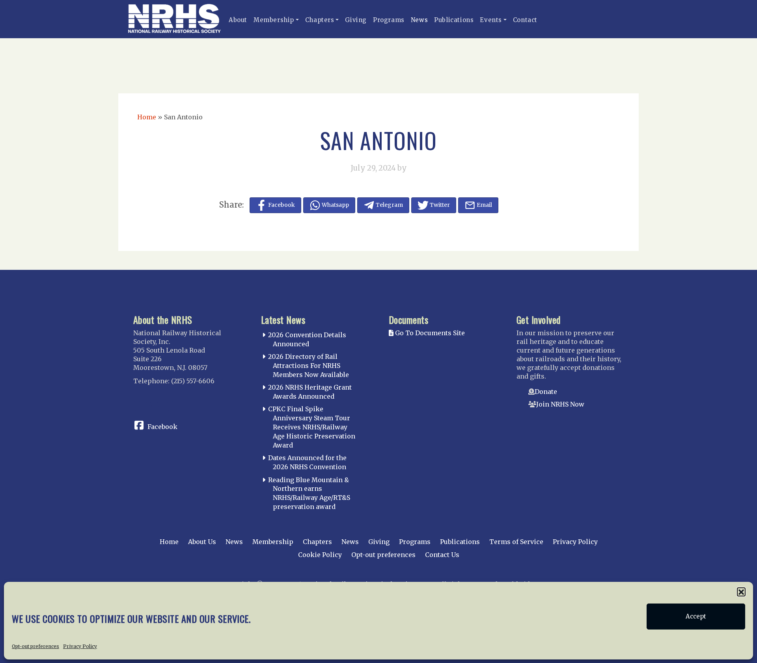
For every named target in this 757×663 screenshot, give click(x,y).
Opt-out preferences (35, 646)
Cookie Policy (320, 555)
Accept (696, 616)
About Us (202, 542)
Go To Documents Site (429, 333)
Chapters (319, 20)
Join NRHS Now (560, 404)
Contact (525, 20)
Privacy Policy (80, 646)
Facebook (162, 427)
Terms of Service (516, 542)
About (238, 20)
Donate (546, 392)
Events (491, 20)
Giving (356, 20)
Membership (274, 20)
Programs (389, 20)
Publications (454, 20)
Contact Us (442, 555)
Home (146, 117)
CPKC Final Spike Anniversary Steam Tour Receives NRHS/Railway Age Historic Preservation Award (311, 427)
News (419, 20)
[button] (741, 592)
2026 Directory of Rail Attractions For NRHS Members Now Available (308, 366)
